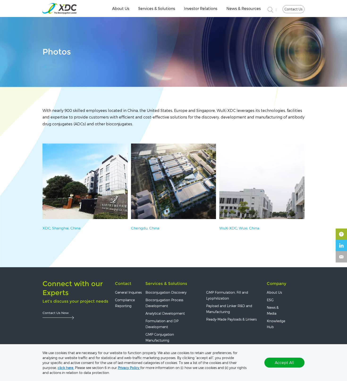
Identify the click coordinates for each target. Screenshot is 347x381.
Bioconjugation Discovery (165, 292)
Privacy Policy (129, 368)
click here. (66, 368)
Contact (123, 283)
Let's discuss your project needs (75, 301)
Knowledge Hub (276, 324)
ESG (270, 300)
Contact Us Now (55, 313)
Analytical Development (165, 313)
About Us (120, 8)
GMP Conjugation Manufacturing (159, 337)
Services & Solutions (166, 283)
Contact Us (293, 9)
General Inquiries (128, 292)
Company (276, 283)
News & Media (273, 310)
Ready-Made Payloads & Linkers (231, 319)
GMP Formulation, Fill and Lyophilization (227, 295)
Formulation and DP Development (161, 324)
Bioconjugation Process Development (164, 303)
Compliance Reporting (125, 303)
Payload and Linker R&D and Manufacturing (229, 309)
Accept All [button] (284, 362)
